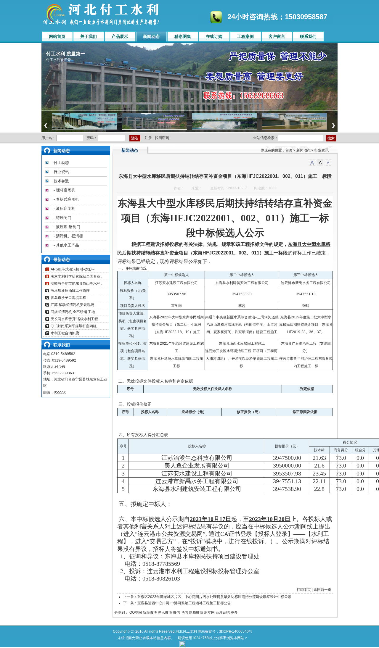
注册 (148, 138)
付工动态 (61, 162)
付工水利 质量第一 (65, 53)
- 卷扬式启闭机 (66, 199)
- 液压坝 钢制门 (67, 227)
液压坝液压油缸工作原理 (70, 290)
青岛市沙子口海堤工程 (68, 298)
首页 (289, 150)
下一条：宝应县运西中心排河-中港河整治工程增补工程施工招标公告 (177, 603)
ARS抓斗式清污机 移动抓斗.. (73, 269)
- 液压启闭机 (64, 208)
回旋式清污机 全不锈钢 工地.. (74, 312)
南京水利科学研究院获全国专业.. (76, 276)
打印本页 (304, 590)
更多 (234, 612)
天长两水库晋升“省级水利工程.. (75, 319)
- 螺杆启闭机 (64, 190)
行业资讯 (61, 172)
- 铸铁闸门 (62, 217)
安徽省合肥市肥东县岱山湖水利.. (76, 283)
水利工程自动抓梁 (65, 333)
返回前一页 (322, 590)
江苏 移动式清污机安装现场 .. (74, 305)
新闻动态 (303, 150)
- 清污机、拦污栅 (68, 236)
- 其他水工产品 (66, 245)
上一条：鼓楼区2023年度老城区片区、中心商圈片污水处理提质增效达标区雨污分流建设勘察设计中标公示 (207, 597)
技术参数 (61, 181)
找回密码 (162, 138)
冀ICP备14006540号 (235, 631)
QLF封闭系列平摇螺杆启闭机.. (74, 326)
